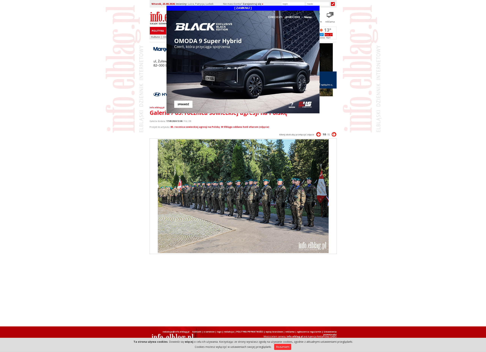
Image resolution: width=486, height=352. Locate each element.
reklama (290, 331)
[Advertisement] (243, 290)
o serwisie (209, 331)
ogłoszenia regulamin (309, 331)
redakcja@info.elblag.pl (176, 331)
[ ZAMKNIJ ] (243, 8)
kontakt (196, 331)
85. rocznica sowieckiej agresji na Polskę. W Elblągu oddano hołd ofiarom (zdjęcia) (219, 127)
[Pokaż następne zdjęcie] (334, 134)
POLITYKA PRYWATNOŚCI (249, 331)
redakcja (229, 331)
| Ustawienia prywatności (329, 333)
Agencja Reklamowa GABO (322, 336)
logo (219, 331)
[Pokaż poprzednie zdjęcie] (318, 134)
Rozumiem (282, 347)
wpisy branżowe (274, 331)
